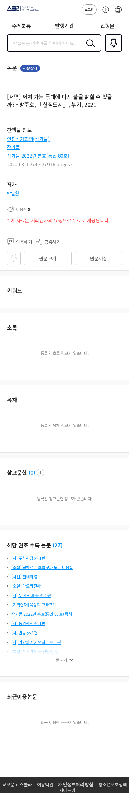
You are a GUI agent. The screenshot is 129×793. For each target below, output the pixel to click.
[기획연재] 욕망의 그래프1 (33, 604)
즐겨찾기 (112, 51)
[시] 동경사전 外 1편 (28, 623)
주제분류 (21, 25)
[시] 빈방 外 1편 (24, 632)
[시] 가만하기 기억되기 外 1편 (36, 642)
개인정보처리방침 (75, 784)
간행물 (107, 25)
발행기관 (64, 25)
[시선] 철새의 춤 (24, 576)
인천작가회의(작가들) (28, 138)
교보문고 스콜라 (17, 784)
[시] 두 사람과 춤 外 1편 (31, 595)
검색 (89, 48)
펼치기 (61, 660)
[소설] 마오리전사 (26, 586)
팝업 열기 (40, 472)
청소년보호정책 (112, 784)
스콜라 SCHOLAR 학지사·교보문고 (21, 10)
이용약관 (45, 784)
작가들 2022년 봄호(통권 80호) (38, 155)
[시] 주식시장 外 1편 (28, 558)
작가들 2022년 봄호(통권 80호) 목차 (41, 614)
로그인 (89, 9)
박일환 (13, 193)
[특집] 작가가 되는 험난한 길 (34, 651)
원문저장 (98, 258)
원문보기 (47, 258)
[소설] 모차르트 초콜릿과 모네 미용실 (42, 567)
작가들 (13, 147)
